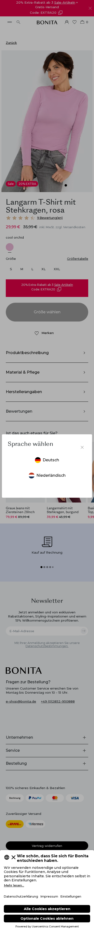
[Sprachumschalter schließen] (82, 447)
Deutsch (51, 460)
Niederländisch (51, 475)
